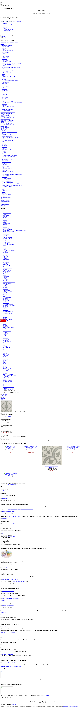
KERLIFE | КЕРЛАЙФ (7, 136)
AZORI (3, 65)
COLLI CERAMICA (6, 72)
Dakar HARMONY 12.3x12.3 (7, 114)
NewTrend (4, 151)
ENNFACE (4, 89)
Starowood (5, 359)
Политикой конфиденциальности (70, 706)
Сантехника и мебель (5, 204)
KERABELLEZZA (7, 297)
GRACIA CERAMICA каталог (8, 101)
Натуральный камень (6, 197)
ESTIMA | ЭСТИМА (7, 268)
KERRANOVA (6, 300)
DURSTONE (5, 83)
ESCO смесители (7, 270)
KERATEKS (6, 306)
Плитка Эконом (5, 188)
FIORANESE (5, 97)
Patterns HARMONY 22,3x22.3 (7, 124)
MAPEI (4, 318)
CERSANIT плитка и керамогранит (10, 69)
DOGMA (5, 257)
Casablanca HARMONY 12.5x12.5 (8, 112)
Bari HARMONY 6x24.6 (6, 110)
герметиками (21, 581)
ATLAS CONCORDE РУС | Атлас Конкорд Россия (14, 230)
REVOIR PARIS (5, 166)
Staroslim (5, 358)
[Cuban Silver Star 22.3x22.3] (6, 406)
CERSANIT (5, 243)
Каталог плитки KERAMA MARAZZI (10, 183)
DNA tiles (4, 79)
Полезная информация (8, 29)
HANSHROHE (6, 290)
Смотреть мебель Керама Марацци (8, 657)
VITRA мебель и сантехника (9, 375)
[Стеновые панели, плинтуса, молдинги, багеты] (8, 511)
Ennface (4, 266)
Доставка (5, 25)
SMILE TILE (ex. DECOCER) (8, 171)
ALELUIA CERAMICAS (8, 218)
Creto (15, 525)
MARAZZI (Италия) (6, 145)
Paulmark (5, 342)
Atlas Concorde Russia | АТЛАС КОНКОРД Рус (12, 63)
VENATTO (4, 177)
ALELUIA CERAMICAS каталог (9, 50)
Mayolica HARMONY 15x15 (7, 121)
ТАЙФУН (5, 360)
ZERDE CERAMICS (6, 194)
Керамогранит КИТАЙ (8, 381)
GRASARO (4, 104)
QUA (3, 189)
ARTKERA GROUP (6, 61)
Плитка (2, 44)
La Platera (4, 138)
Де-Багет (5, 251)
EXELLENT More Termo (14, 516)
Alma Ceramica (6, 215)
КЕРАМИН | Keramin (6, 134)
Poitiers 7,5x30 (4, 126)
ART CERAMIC (5, 60)
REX (3, 167)
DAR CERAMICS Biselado (9, 250)
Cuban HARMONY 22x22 (6, 113)
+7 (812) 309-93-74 (5, 20)
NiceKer (5, 329)
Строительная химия (5, 200)
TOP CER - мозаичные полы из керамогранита (12, 174)
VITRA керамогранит (6, 178)
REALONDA (5, 164)
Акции (4, 28)
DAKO (3, 75)
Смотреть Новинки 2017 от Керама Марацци (11, 666)
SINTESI (5, 353)
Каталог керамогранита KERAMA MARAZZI (12, 185)
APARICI (5, 221)
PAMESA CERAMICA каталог (8, 156)
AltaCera (4, 53)
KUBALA (5, 308)
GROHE (5, 287)
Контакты (5, 31)
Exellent (4, 273)
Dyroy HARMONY (5, 115)
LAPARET (5, 310)
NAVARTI (4, 148)
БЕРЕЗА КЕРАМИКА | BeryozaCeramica (11, 67)
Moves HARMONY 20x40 (6, 123)
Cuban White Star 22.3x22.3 (10, 474)
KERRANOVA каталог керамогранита (10, 137)
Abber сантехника (7, 213)
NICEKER (4, 152)
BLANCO (5, 236)
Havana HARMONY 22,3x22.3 (7, 117)
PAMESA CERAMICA (8, 336)
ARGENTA (4, 59)
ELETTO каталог (5, 86)
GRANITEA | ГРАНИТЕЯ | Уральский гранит (12, 102)
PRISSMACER (5, 163)
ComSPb (47, 695)
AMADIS (4, 54)
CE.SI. (3, 68)
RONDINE (4, 170)
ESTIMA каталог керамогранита (9, 91)
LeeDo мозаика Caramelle (8, 314)
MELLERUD (6, 320)
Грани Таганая (6, 280)
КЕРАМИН (5, 298)
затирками (15, 581)
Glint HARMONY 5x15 (6, 116)
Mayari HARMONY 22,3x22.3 (7, 120)
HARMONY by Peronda (7, 109)
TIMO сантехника (7, 363)
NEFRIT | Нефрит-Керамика (8, 149)
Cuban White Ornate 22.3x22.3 (72, 447)
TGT (4, 361)
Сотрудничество (6, 30)
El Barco (5, 261)
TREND (5, 367)
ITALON (5, 294)
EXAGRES (4, 94)
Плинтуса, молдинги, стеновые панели (9, 42)
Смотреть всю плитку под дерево (8, 632)
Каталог (5, 23)
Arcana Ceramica (6, 223)
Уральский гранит (7, 368)
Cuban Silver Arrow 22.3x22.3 (31, 447)
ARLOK (5, 227)
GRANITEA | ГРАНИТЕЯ (9, 282)
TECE (4, 362)
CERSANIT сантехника (8, 244)
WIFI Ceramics (5, 193)
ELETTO (5, 263)
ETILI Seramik (5, 93)
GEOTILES (4, 99)
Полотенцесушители (5, 201)
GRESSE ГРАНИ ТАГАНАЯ (8, 106)
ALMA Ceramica (5, 52)
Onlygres (5, 334)
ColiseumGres (6, 247)
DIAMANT (5, 255)
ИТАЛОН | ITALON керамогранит (9, 132)
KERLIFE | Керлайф (7, 307)
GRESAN (4, 105)
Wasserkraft (5, 376)
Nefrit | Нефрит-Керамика (8, 327)
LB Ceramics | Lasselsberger (8, 140)
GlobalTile (5, 278)
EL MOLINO (5, 84)
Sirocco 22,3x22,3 (4, 128)
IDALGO (3, 205)
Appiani (4, 222)
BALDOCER (5, 190)
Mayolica (5, 317)
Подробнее (3, 600)
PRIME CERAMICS (6, 162)
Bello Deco (5, 235)
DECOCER (5, 252)
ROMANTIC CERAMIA (8, 350)
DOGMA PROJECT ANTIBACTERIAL (10, 80)
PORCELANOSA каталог (7, 159)
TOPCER (5, 366)
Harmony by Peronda (7, 291)
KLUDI (4, 301)
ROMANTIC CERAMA (7, 168)
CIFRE (4, 245)
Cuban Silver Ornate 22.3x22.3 (51, 466)
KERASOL (5, 299)
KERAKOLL (6, 303)
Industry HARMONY (5, 119)
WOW (3, 192)
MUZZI (4, 324)
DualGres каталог (5, 82)
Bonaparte (5, 239)
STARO (3, 173)
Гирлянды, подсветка (5, 202)
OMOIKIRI (5, 333)
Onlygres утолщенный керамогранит (10, 155)
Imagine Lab (5, 293)
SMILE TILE (6, 354)
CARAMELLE (6, 241)
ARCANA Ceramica (6, 57)
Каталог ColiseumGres (6, 181)
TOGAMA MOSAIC (7, 365)
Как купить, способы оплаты (9, 24)
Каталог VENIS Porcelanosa (8, 182)
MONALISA (6, 322)
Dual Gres (5, 258)
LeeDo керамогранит (7, 313)
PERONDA (5, 338)
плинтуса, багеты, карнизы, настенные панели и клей (20, 509)
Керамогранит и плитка (6, 45)
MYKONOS (4, 147)
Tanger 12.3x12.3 (4, 130)
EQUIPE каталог (5, 90)
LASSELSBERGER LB (8, 311)
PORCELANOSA (7, 339)
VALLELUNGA (5, 175)
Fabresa (3, 95)
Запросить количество (5, 34)
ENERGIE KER (5, 46)
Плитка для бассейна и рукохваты (8, 198)
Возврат (5, 27)
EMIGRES (4, 87)
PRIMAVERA (5, 160)
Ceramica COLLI (6, 242)
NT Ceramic (4, 153)
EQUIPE (5, 269)
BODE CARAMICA (7, 238)
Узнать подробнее (5, 681)
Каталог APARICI (6, 179)
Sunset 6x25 (3, 129)
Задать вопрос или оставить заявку (9, 484)
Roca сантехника (7, 349)
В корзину (3, 490)
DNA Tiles (5, 256)
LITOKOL (5, 315)
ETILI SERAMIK (7, 271)
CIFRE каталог (5, 71)
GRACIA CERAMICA (8, 283)
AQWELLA (5, 224)
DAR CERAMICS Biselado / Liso (9, 76)
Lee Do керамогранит (6, 143)
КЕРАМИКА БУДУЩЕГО (7, 186)
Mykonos (5, 325)
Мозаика (3, 196)
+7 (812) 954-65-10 (41, 702)
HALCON (4, 108)
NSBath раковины (7, 331)
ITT (2, 133)
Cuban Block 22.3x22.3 (10, 447)
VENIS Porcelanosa (7, 341)
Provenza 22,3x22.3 (5, 127)
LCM (3, 141)
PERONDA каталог (6, 158)
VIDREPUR (5, 372)
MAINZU (4, 144)
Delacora (4, 78)
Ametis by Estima (5, 56)
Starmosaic (5, 355)
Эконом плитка (6, 210)
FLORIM (4, 98)
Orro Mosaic (5, 335)
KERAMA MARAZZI (8, 304)
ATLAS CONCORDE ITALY (8, 64)
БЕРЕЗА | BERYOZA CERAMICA (10, 237)
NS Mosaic (5, 332)
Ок (1, 708)
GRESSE (5, 286)
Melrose (2, 122)
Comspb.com (14, 704)
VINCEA (5, 373)
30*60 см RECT (11, 536)
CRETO (3, 74)
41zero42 (4, 48)
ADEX (3, 49)
